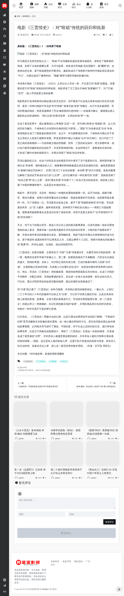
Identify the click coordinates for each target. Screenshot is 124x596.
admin (58, 34)
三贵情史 (34, 46)
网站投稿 (78, 561)
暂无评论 (25, 483)
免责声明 (66, 561)
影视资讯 (26, 16)
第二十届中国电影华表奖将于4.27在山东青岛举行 (66, 471)
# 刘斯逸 (52, 361)
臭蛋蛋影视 (34, 589)
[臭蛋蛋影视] (28, 563)
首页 (18, 16)
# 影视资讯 (28, 361)
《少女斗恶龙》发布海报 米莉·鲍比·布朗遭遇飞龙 (29, 432)
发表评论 (109, 522)
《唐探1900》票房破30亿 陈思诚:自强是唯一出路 (102, 432)
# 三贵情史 (40, 361)
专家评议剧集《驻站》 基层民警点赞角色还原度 (65, 432)
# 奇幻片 (63, 361)
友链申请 (55, 561)
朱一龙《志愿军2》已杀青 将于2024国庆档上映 (30, 471)
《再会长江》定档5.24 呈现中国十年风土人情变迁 (102, 471)
